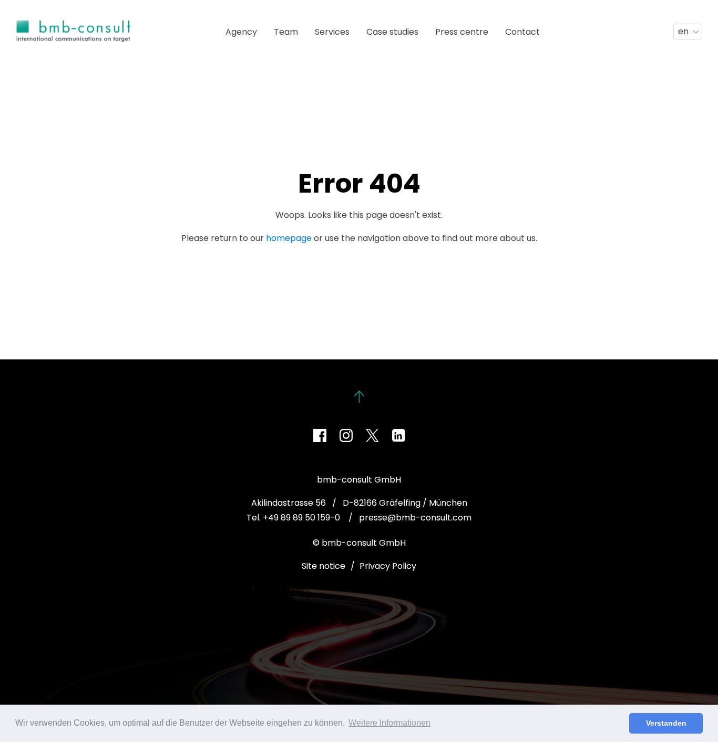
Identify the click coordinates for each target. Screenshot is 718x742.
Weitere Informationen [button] (389, 722)
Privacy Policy (388, 566)
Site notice (323, 566)
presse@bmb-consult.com (415, 518)
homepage (289, 238)
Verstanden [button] (666, 723)
